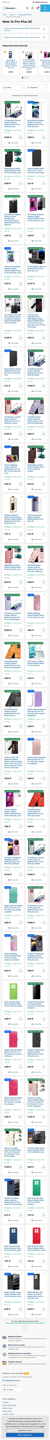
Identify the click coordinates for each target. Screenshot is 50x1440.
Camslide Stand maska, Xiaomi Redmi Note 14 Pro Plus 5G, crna (12, 712)
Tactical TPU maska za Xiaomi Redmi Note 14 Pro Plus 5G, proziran (36, 1005)
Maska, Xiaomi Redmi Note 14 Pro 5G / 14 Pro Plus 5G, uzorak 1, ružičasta (13, 1053)
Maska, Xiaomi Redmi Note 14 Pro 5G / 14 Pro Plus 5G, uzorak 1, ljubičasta (37, 712)
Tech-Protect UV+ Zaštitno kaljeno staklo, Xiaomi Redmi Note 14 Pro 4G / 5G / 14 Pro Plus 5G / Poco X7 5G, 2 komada (13, 762)
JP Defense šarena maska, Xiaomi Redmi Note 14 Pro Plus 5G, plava (35, 372)
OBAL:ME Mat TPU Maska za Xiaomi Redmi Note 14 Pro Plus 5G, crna (35, 1295)
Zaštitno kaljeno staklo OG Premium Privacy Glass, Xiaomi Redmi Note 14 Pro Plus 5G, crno (13, 519)
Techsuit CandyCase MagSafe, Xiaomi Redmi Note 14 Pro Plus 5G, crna (36, 957)
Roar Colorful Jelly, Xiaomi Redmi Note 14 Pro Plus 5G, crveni (37, 1248)
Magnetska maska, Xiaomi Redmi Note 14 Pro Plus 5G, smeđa (36, 468)
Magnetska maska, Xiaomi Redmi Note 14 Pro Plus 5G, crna (12, 171)
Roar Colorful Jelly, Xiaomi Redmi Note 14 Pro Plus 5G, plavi (12, 1248)
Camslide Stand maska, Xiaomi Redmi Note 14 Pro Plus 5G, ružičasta (35, 568)
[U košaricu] (20, 137)
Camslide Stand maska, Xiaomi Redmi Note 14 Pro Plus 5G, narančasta (12, 664)
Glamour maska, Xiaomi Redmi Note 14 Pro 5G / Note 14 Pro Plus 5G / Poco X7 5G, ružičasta (36, 1102)
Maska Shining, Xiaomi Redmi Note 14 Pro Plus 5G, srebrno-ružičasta (12, 957)
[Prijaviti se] (32, 8)
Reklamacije (7, 1408)
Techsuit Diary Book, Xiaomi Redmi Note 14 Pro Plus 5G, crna (36, 1150)
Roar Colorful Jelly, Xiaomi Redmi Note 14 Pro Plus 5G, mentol (36, 1201)
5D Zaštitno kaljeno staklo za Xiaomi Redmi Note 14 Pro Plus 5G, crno (11, 64)
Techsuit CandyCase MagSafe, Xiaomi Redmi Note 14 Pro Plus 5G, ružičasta (12, 861)
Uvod (4, 15)
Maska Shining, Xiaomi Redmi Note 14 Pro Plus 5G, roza (36, 615)
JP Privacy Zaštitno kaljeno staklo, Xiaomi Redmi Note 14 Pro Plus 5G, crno (36, 218)
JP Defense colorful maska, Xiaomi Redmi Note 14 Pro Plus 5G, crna (12, 123)
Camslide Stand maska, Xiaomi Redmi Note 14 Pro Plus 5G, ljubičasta (35, 420)
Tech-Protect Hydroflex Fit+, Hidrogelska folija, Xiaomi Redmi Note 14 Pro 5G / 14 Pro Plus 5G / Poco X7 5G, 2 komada (36, 321)
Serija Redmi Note (25, 15)
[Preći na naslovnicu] (9, 8)
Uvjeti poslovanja (9, 1405)
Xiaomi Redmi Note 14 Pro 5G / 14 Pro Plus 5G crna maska (36, 171)
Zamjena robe (8, 1414)
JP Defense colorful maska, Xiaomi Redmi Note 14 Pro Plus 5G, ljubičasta (12, 616)
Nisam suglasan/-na (25, 1435)
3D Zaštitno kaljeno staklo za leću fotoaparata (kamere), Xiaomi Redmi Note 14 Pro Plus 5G (12, 220)
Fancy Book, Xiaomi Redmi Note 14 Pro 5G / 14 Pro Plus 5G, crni (12, 372)
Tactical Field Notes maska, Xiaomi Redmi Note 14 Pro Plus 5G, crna (36, 1053)
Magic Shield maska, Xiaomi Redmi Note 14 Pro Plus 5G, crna (12, 1294)
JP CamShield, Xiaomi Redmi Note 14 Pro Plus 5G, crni (37, 269)
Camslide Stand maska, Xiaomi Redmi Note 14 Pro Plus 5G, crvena (35, 813)
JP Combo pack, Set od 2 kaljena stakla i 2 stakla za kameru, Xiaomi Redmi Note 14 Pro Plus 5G (29, 64)
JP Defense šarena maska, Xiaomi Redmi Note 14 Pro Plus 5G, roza (35, 909)
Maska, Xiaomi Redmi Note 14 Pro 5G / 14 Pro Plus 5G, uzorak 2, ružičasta (13, 1101)
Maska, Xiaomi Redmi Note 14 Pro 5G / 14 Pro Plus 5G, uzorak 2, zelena (13, 909)
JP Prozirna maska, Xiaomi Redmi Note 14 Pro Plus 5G (36, 663)
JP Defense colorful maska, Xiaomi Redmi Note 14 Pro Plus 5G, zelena (36, 861)
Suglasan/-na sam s (25, 1430)
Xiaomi (12, 15)
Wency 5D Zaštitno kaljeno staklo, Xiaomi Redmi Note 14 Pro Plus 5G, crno (12, 270)
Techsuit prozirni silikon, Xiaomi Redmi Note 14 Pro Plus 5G (35, 518)
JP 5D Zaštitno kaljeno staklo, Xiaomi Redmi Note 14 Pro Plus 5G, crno (12, 813)
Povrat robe (7, 1411)
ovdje (42, 1426)
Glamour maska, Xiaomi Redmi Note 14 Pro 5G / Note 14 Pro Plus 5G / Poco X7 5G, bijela (12, 1152)
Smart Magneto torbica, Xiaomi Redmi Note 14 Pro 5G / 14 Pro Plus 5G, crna (12, 469)
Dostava (5, 1402)
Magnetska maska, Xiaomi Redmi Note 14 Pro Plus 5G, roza (12, 567)
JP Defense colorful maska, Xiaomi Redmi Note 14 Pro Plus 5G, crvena (12, 420)
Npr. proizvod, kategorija (18, 45)
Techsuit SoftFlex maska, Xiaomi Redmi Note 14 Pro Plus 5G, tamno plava (13, 1201)
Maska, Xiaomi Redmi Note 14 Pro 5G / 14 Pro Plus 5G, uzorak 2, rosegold (37, 760)
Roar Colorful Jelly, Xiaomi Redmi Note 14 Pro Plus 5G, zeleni (13, 1004)
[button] (27, 8)
